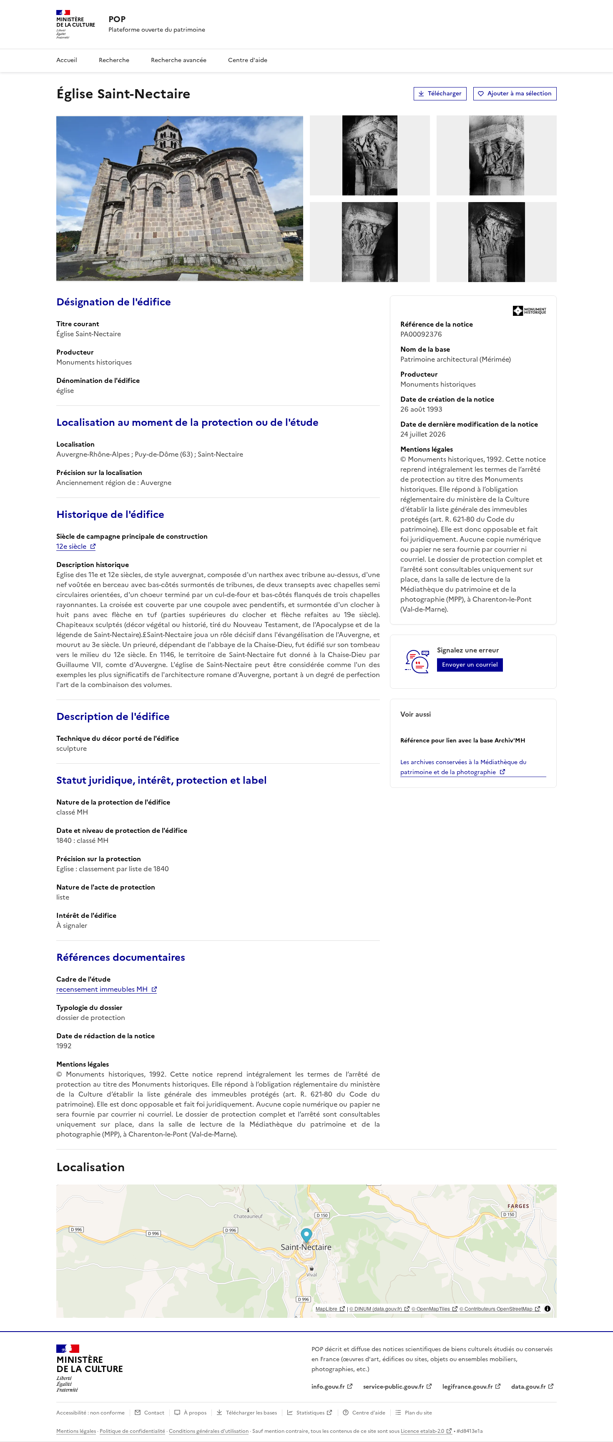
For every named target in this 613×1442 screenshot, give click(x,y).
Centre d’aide (368, 1413)
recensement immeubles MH (102, 989)
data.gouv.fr (528, 1386)
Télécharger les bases (251, 1413)
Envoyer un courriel (470, 664)
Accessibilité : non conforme (90, 1413)
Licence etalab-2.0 (422, 1431)
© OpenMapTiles (431, 1308)
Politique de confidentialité (132, 1431)
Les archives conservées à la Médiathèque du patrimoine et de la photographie (463, 767)
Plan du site (418, 1413)
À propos (195, 1413)
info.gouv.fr (328, 1386)
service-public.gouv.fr (393, 1386)
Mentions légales (76, 1431)
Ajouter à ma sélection (519, 93)
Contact (154, 1413)
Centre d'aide (247, 60)
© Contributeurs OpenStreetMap (496, 1308)
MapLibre (326, 1308)
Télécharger (445, 93)
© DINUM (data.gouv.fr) (375, 1308)
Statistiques (310, 1413)
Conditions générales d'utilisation (209, 1431)
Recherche (114, 60)
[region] (306, 1251)
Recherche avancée (178, 60)
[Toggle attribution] (548, 1309)
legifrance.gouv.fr (467, 1386)
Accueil (66, 60)
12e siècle (71, 546)
